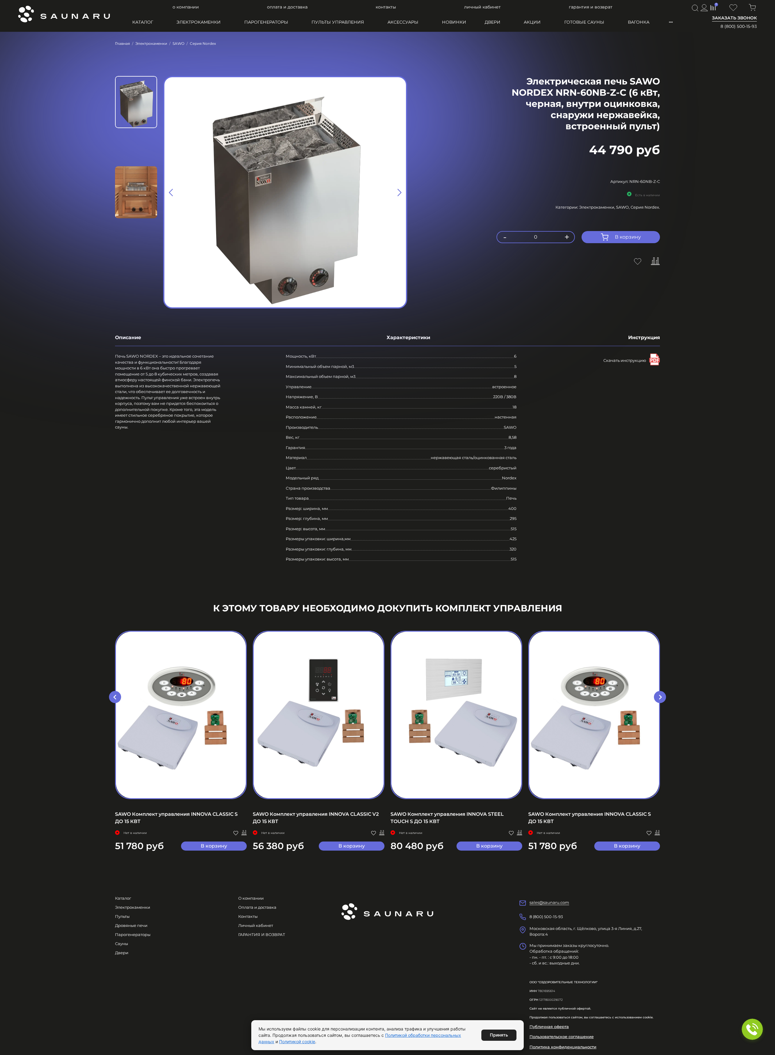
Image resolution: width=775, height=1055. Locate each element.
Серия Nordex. (645, 207)
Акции (532, 22)
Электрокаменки (198, 22)
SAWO (178, 43)
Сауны (121, 943)
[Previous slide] (171, 192)
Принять (499, 1034)
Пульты (122, 916)
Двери (492, 22)
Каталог (142, 22)
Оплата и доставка (287, 7)
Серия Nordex (203, 43)
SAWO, (623, 207)
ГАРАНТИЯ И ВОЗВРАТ (590, 7)
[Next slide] (399, 192)
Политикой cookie (297, 1041)
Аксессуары (403, 22)
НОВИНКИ (454, 22)
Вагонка (638, 22)
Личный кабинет (482, 7)
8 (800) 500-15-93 (739, 26)
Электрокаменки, (597, 207)
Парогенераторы (266, 22)
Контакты (386, 7)
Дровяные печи (131, 925)
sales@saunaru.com (549, 902)
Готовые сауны (584, 22)
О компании (186, 7)
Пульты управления (338, 22)
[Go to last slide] (115, 697)
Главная (122, 43)
